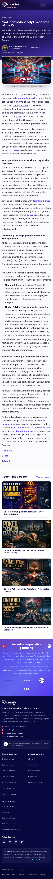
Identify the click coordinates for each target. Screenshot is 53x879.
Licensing (5, 812)
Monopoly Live (20, 105)
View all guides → (43, 477)
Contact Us (32, 777)
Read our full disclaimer (38, 860)
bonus (30, 215)
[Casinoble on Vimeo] (16, 841)
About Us (32, 759)
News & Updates (35, 771)
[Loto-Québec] (42, 681)
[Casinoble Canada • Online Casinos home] (10, 4)
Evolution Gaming (24, 98)
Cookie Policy (32, 875)
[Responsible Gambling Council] (26, 689)
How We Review (8, 806)
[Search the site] (43, 5)
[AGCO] (11, 681)
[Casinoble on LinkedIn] (4, 841)
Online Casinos (8, 759)
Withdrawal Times (9, 824)
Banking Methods (9, 782)
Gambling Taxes (8, 818)
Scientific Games (41, 201)
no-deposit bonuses (22, 431)
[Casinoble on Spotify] (21, 841)
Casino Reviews (8, 788)
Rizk (6, 455)
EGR (18, 116)
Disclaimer (6, 875)
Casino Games (8, 777)
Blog (10, 17)
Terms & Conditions (18, 875)
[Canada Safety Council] (26, 681)
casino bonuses (17, 427)
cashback (39, 427)
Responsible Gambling (37, 782)
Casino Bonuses (8, 771)
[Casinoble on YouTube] (10, 841)
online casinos (9, 150)
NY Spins (7, 450)
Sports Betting (7, 765)
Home (4, 17)
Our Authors (33, 765)
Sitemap (42, 875)
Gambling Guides (9, 794)
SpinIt (7, 461)
